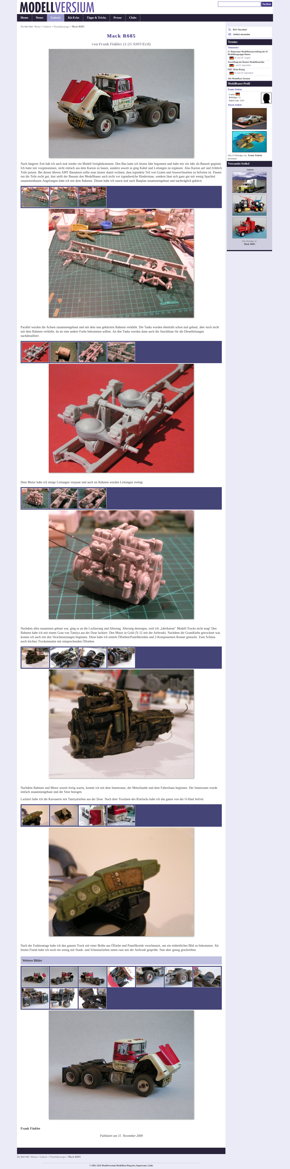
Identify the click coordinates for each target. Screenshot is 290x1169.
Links (150, 1165)
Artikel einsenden (241, 34)
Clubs (132, 17)
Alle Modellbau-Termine (239, 79)
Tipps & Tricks (96, 17)
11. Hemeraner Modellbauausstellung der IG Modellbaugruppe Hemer (248, 53)
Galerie (55, 17)
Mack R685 (249, 244)
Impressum (141, 1165)
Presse (118, 17)
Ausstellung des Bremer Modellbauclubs (246, 62)
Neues (39, 17)
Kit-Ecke (73, 17)
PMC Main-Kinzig (236, 69)
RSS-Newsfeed (240, 29)
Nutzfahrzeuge (61, 26)
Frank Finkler (255, 155)
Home (24, 17)
